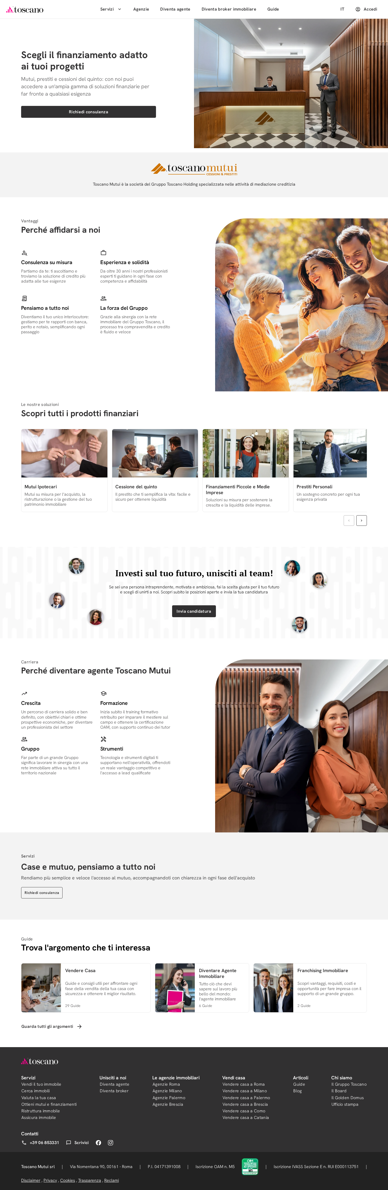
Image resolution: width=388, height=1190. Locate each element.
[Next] (361, 520)
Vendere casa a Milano (245, 1091)
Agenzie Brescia (168, 1104)
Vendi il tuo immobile (41, 1084)
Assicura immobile (38, 1117)
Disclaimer (30, 1180)
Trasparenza (89, 1180)
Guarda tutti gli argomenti (47, 1026)
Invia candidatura (194, 611)
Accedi (370, 9)
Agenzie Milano (167, 1091)
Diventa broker (114, 1091)
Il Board (339, 1091)
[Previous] (349, 520)
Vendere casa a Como (244, 1111)
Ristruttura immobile (40, 1111)
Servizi (107, 9)
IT (342, 9)
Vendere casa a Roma (244, 1084)
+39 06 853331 (44, 1142)
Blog (297, 1091)
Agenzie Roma (166, 1084)
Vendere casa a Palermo (246, 1097)
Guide (273, 9)
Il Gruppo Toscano (349, 1084)
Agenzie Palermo (169, 1097)
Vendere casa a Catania (246, 1117)
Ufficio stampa (345, 1104)
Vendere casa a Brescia (245, 1104)
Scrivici (81, 1142)
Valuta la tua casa (38, 1097)
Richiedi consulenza (88, 112)
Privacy (50, 1180)
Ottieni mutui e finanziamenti (49, 1104)
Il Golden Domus (348, 1097)
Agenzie (141, 9)
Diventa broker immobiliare (229, 9)
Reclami (111, 1180)
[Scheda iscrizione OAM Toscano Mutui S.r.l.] (250, 1166)
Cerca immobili (35, 1091)
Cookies (67, 1180)
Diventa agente (175, 9)
